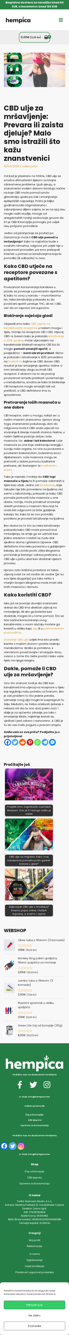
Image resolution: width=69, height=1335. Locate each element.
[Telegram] (45, 742)
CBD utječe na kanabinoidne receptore (27, 326)
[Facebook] (7, 742)
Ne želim (34, 1315)
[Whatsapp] (37, 742)
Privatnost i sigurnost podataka (34, 1272)
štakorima (15, 361)
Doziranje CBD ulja (16, 640)
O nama (35, 1254)
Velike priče (30, 166)
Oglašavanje (34, 1260)
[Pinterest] (30, 742)
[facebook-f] (22, 1085)
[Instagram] (21, 1146)
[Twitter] (15, 742)
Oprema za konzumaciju (34, 1125)
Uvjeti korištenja (34, 1266)
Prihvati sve (34, 1305)
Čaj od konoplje (34, 1114)
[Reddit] (22, 742)
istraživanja (47, 485)
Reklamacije (34, 1246)
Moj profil (34, 1240)
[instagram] (48, 1085)
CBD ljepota (34, 1120)
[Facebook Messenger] (52, 742)
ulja (35, 628)
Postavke (34, 1326)
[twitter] (36, 1085)
